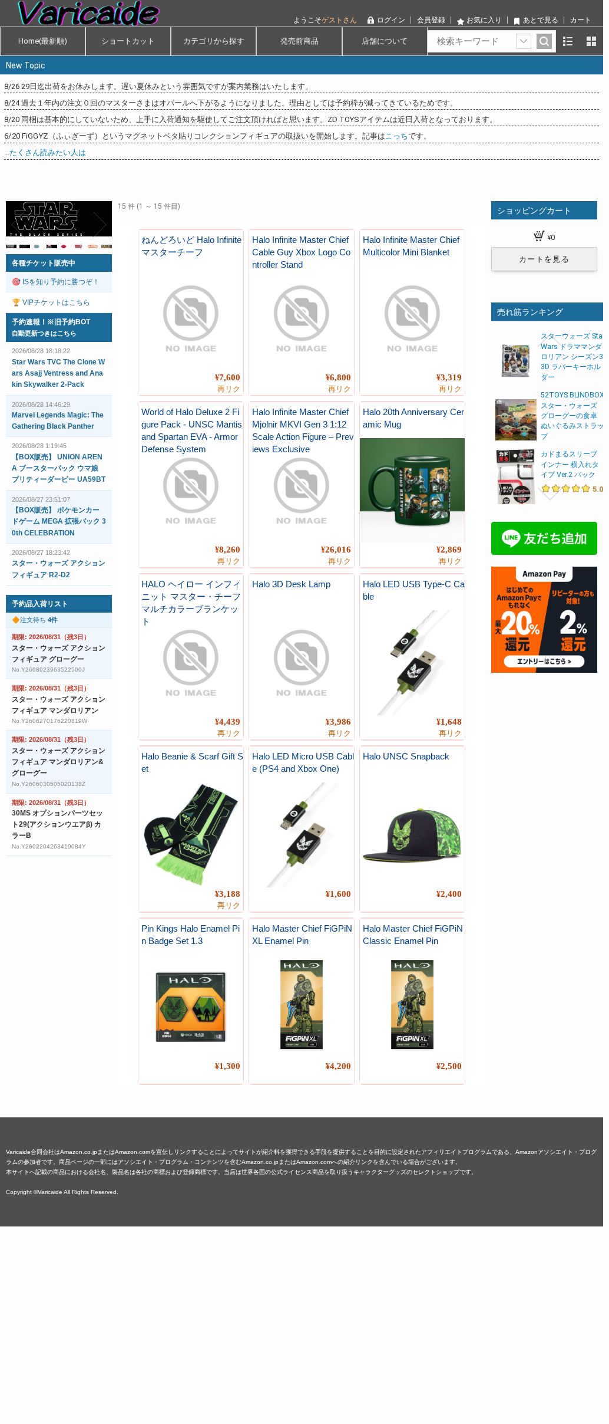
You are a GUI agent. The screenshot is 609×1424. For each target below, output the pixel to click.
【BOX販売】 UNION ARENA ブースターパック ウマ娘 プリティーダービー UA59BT (58, 468)
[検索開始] (544, 41)
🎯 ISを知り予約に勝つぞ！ (56, 282)
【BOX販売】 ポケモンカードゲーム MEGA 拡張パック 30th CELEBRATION (59, 521)
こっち (396, 135)
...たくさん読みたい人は (45, 152)
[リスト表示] (568, 41)
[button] (19, 225)
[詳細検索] (523, 41)
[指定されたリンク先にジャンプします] (59, 229)
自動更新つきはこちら (44, 333)
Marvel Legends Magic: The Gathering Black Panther (58, 420)
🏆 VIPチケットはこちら (51, 302)
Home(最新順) (42, 41)
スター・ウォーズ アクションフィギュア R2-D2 (58, 568)
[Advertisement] (301, 1309)
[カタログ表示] (591, 41)
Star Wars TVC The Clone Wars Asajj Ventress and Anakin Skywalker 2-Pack (58, 373)
